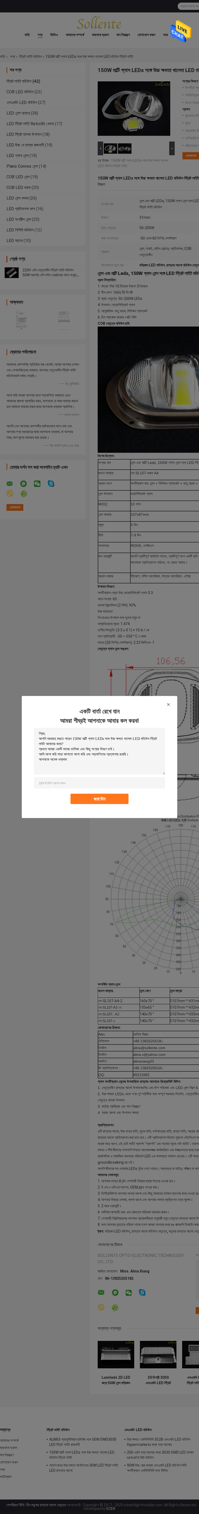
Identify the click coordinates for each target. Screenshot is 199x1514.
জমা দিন (99, 799)
